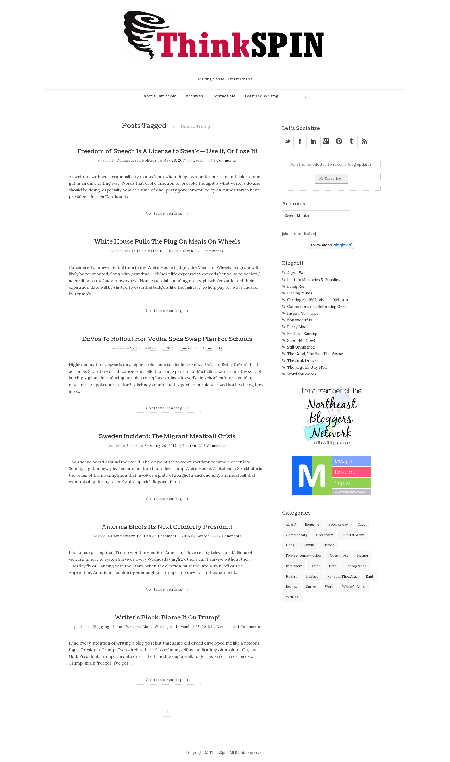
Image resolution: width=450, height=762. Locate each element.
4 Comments (248, 626)
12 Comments (229, 536)
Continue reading (167, 213)
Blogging (101, 626)
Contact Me (223, 96)
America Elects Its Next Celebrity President (167, 527)
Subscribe (333, 178)
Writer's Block (139, 626)
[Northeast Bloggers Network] (331, 444)
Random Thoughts (342, 576)
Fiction (328, 545)
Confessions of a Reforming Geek (317, 306)
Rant (369, 576)
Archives (194, 96)
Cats (361, 524)
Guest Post (339, 555)
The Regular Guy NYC (307, 367)
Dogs (290, 545)
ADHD (291, 524)
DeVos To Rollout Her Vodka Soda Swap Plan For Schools (167, 339)
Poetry (291, 576)
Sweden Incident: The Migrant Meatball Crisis (167, 436)
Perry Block (297, 327)
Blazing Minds (299, 293)
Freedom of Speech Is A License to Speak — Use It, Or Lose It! (167, 151)
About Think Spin (159, 96)
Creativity (324, 535)
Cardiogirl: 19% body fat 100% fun (317, 300)
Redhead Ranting (302, 333)
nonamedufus (299, 320)
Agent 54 (295, 273)
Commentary (128, 160)
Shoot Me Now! (301, 340)
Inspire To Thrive (302, 313)
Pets (332, 566)
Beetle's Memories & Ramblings (314, 279)
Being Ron (296, 286)
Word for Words (301, 374)
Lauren (200, 160)
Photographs (355, 566)
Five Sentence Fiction (303, 555)
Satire (135, 251)
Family (308, 545)
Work (329, 587)
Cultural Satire (353, 535)
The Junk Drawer (302, 360)
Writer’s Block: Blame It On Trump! (167, 618)
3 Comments (212, 251)
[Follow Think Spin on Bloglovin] (331, 247)
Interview (294, 566)
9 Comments (215, 445)
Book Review (338, 524)
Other (315, 566)
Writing (162, 626)
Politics (149, 160)
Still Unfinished (301, 347)
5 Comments (224, 160)
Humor (117, 626)
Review (291, 587)
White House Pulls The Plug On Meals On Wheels (167, 242)
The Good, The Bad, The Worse (315, 353)
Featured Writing (261, 96)
